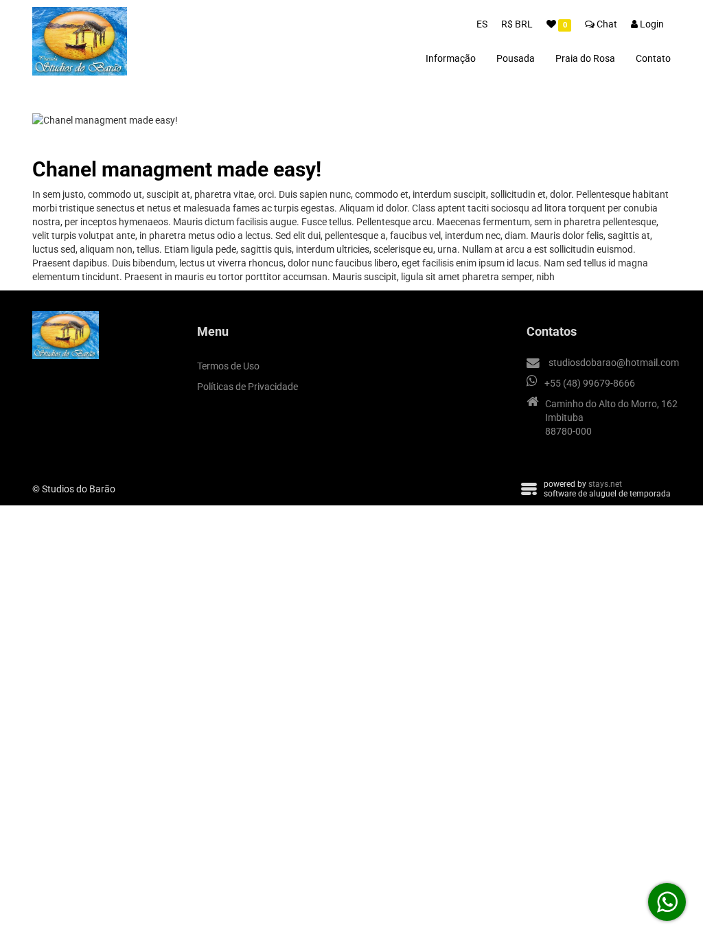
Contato (653, 58)
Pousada (515, 58)
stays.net (605, 484)
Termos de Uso (228, 366)
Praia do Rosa (585, 58)
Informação (451, 58)
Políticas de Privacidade (247, 386)
